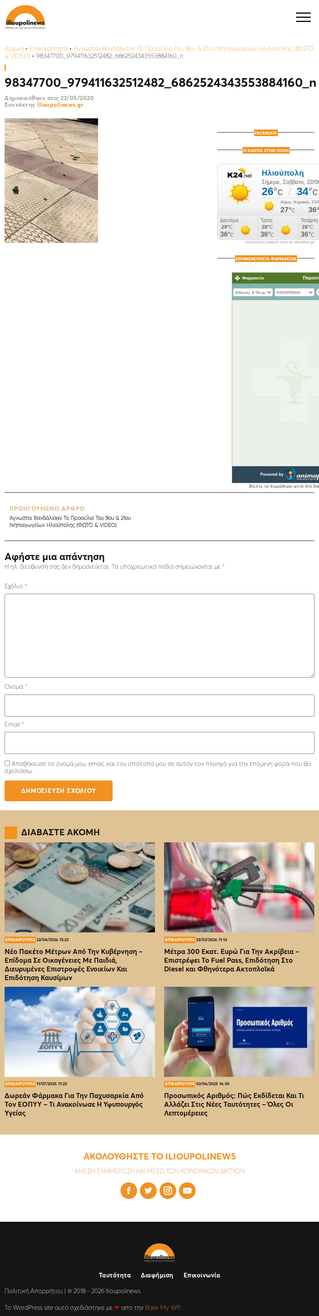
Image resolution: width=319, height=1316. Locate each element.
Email (14, 724)
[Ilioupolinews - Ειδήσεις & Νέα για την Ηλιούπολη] (25, 17)
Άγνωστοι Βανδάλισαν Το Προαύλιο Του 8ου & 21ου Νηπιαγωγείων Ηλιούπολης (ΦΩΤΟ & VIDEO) (70, 516)
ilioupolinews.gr (60, 104)
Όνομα (16, 686)
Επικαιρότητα (48, 48)
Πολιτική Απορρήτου (34, 1291)
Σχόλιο (16, 586)
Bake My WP (162, 1307)
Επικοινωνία (202, 1275)
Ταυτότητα (115, 1275)
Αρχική (14, 48)
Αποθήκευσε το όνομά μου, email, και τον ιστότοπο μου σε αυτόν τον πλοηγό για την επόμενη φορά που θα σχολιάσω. (158, 767)
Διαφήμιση (157, 1275)
